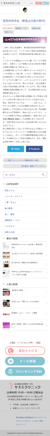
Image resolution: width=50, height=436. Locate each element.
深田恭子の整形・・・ (20, 290)
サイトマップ (20, 424)
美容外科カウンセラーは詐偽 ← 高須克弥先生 (27, 245)
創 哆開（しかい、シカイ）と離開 (24, 312)
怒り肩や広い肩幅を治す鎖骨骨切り (25, 262)
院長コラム (8, 32)
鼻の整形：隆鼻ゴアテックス (32, 166)
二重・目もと (10, 202)
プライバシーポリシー (23, 421)
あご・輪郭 (9, 214)
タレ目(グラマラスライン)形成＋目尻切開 (27, 253)
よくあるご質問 (37, 421)
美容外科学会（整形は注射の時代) (24, 21)
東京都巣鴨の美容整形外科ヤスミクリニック (31, 417)
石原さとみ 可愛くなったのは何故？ (26, 301)
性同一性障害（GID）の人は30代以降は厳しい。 (27, 325)
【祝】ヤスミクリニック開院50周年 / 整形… (23, 160)
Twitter (17, 149)
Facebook (35, 149)
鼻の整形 (8, 208)
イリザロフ (9, 226)
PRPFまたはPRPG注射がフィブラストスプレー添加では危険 (27, 273)
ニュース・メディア (13, 196)
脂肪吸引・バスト (21, 28)
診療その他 (36, 28)
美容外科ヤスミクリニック (11, 3)
